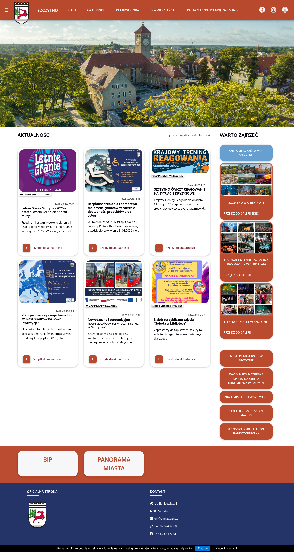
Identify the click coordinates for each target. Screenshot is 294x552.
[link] (96, 10)
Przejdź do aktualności (47, 247)
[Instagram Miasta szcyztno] (273, 10)
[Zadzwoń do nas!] (152, 526)
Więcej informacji (226, 548)
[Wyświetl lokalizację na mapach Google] (152, 503)
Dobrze (203, 548)
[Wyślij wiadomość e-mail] (152, 518)
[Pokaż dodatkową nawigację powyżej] (284, 10)
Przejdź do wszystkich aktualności (186, 135)
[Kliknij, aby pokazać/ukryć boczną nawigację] (8, 10)
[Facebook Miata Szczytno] (262, 10)
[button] (22, 73)
